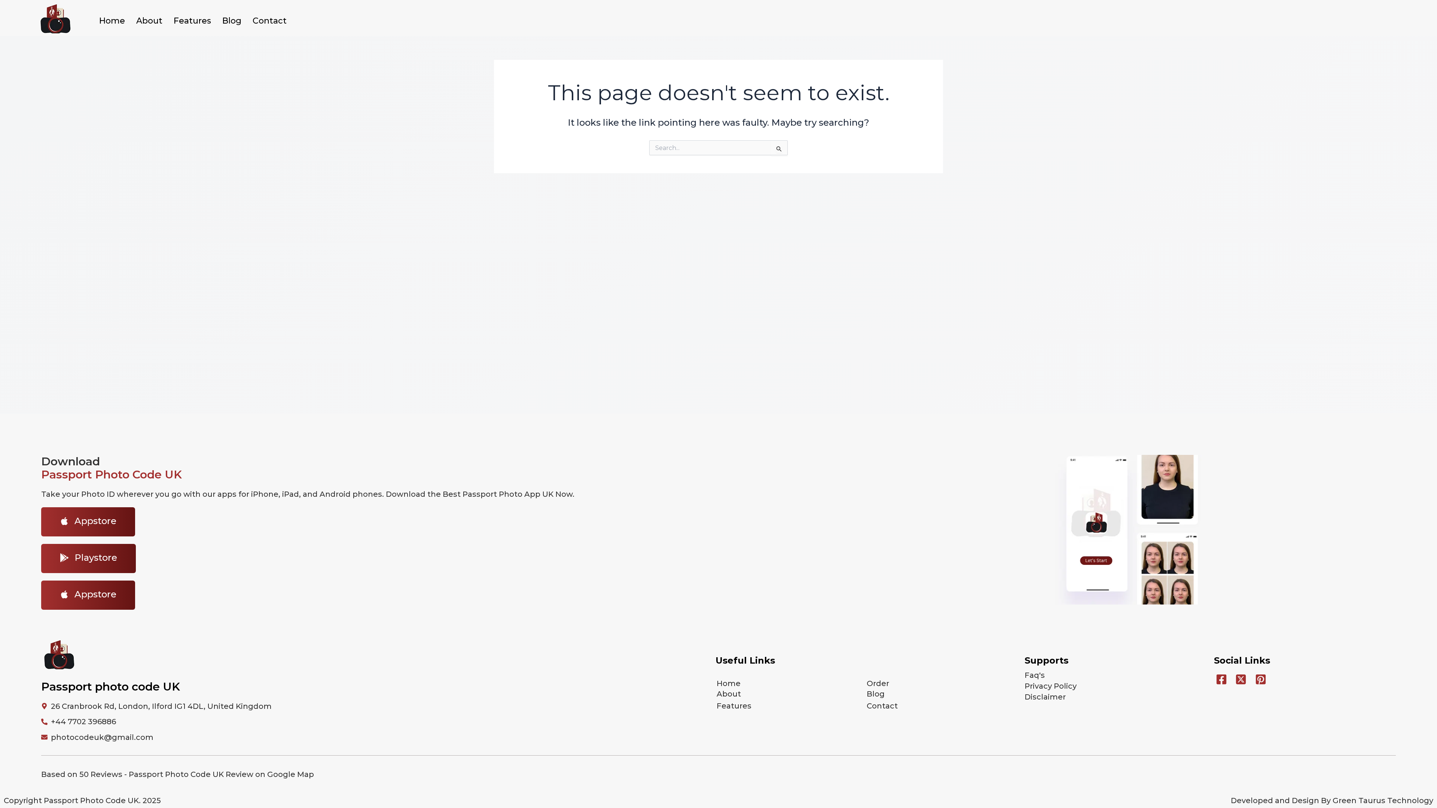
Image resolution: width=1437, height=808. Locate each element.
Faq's (1035, 675)
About (149, 21)
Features (192, 21)
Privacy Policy (1051, 686)
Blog (231, 21)
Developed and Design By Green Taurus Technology (1332, 800)
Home (112, 21)
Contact (270, 21)
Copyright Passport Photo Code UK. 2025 (82, 800)
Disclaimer (1045, 696)
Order (878, 683)
